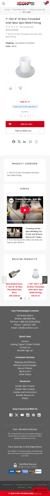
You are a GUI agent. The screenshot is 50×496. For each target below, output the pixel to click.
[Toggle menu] (3, 3)
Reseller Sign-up (25, 350)
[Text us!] (40, 491)
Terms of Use (7, 485)
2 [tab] (25, 298)
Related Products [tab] (24, 259)
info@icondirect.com (28, 327)
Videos (24, 188)
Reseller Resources (25, 395)
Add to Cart (26, 124)
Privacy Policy (42, 485)
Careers (25, 341)
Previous (4, 280)
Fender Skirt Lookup (25, 389)
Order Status (25, 374)
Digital (21, 344)
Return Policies (25, 368)
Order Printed (33, 344)
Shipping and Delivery (25, 362)
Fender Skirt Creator (25, 386)
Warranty (21, 487)
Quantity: (25, 111)
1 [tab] (21, 298)
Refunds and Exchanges (25, 365)
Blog (30, 487)
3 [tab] (29, 298)
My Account (25, 371)
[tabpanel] (14, 281)
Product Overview (24, 163)
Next (44, 280)
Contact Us (25, 347)
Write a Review (12, 29)
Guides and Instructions (25, 392)
